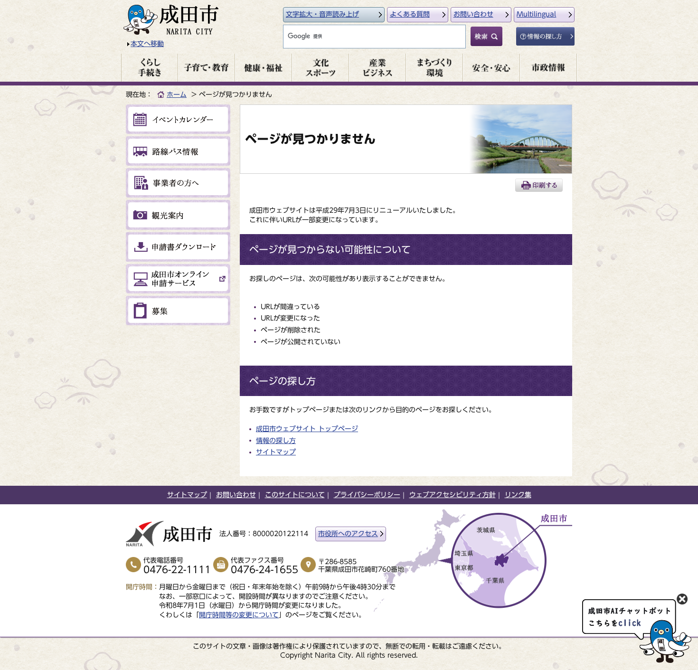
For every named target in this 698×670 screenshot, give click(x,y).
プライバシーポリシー (367, 494)
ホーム (177, 94)
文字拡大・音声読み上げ (322, 14)
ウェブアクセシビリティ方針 (452, 494)
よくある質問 (410, 14)
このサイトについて (295, 494)
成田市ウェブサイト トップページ (307, 428)
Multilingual (536, 14)
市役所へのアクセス (348, 533)
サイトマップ (276, 452)
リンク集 (518, 494)
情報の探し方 (276, 440)
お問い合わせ (473, 14)
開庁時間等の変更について (239, 615)
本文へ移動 (147, 43)
